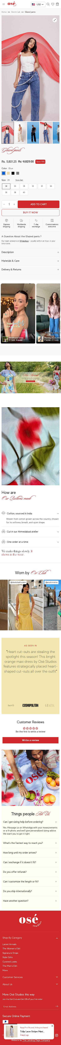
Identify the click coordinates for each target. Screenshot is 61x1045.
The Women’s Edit (11, 948)
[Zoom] (54, 20)
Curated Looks (10, 961)
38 (15, 192)
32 (42, 186)
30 (33, 186)
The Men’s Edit (10, 966)
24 (6, 186)
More (5, 970)
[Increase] (14, 204)
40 (24, 192)
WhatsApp (24, 241)
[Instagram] (56, 1035)
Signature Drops (10, 953)
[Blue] (3, 173)
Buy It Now (30, 212)
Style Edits (8, 957)
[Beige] (8, 173)
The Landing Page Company (36, 1040)
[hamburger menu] (4, 4)
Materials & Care (10, 260)
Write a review (30, 740)
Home (4, 12)
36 (6, 192)
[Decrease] (4, 204)
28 (24, 186)
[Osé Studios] (12, 4)
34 (51, 186)
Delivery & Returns (11, 269)
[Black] (13, 173)
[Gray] (17, 173)
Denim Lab (15, 12)
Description (8, 252)
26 (15, 186)
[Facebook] (51, 1035)
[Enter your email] (56, 1006)
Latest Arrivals (9, 944)
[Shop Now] (30, 377)
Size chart (19, 180)
